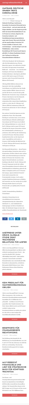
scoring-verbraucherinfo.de (12, 2)
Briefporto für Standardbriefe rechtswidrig (11, 330)
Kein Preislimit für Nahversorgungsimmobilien (14, 285)
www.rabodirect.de (7, 213)
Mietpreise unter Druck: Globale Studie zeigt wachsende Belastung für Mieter (14, 237)
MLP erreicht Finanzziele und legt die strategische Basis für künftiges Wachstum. (14, 367)
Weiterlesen (14, 274)
